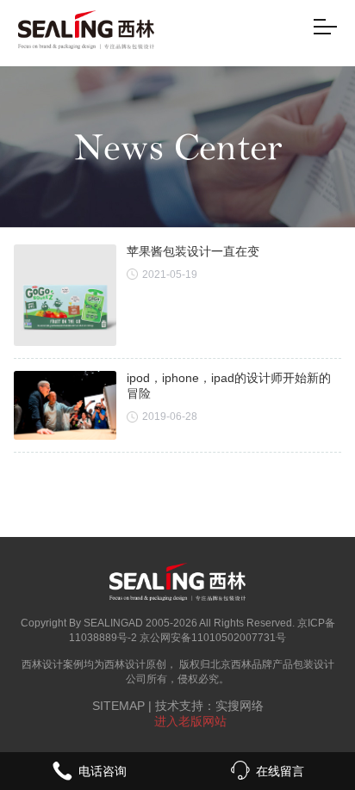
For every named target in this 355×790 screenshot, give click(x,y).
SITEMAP (118, 706)
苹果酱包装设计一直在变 (193, 251)
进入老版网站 (190, 721)
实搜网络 (239, 706)
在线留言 (280, 771)
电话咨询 (102, 771)
